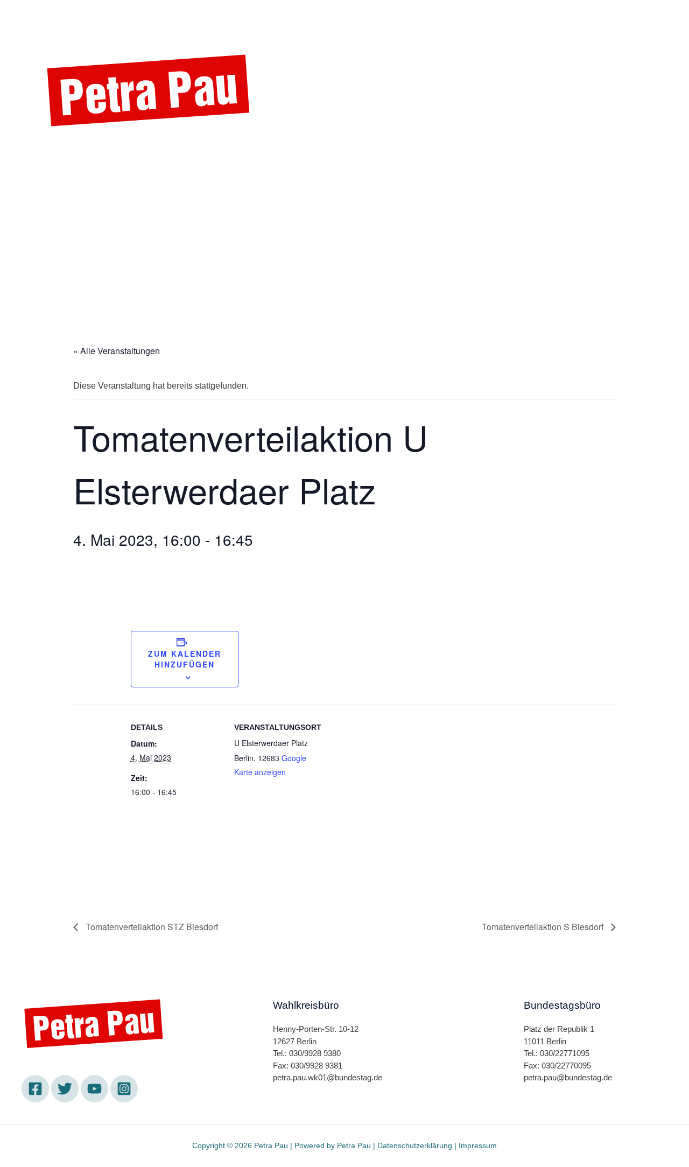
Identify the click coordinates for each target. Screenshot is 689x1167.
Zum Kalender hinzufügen (184, 659)
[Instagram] (145, 154)
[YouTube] (94, 1088)
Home (197, 17)
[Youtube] (115, 154)
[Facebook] (56, 154)
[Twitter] (86, 154)
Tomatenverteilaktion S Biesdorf (544, 926)
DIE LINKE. (317, 17)
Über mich (389, 17)
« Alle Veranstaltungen (116, 351)
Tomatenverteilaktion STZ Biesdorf (150, 926)
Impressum (478, 1145)
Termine (251, 17)
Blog (444, 17)
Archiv (491, 17)
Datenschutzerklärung (414, 1145)
